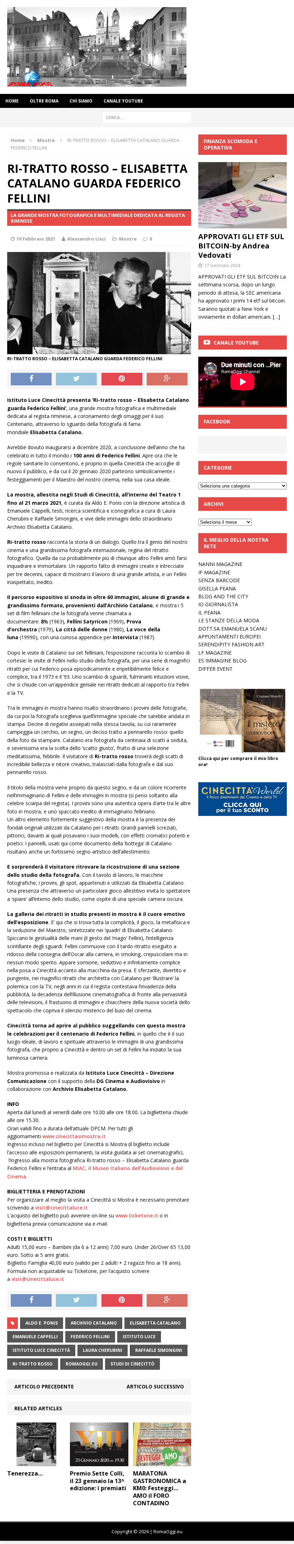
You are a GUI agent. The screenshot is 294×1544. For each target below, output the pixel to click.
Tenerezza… (25, 1473)
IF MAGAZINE (214, 572)
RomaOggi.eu (82, 1364)
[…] (276, 316)
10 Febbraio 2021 (35, 239)
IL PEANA (209, 612)
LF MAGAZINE (215, 652)
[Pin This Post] (121, 379)
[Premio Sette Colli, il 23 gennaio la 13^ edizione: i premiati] (99, 1462)
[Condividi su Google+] (167, 379)
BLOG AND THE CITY (223, 596)
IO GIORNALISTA (218, 604)
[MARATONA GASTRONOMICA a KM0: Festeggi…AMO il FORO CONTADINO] (162, 1462)
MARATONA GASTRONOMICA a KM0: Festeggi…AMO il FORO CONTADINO (159, 1488)
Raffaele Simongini (158, 1350)
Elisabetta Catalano (155, 1323)
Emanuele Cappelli (35, 1337)
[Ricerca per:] (147, 117)
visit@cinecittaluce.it (61, 1207)
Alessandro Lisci (86, 239)
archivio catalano (94, 1323)
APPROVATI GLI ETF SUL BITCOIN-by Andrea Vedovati (241, 246)
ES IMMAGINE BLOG (222, 660)
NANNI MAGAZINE (220, 564)
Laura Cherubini (102, 1350)
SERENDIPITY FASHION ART (231, 644)
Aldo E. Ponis (41, 1323)
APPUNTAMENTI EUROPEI (229, 636)
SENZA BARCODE (219, 580)
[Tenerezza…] (36, 1462)
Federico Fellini (90, 1337)
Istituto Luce (139, 1337)
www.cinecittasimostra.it (74, 1136)
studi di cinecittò (132, 1364)
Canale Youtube (236, 342)
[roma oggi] (147, 47)
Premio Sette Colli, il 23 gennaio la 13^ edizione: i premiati (98, 1480)
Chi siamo (81, 101)
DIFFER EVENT (215, 668)
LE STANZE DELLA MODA (228, 620)
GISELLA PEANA (217, 588)
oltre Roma (44, 101)
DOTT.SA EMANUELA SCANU (232, 628)
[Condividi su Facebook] (31, 379)
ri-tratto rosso (33, 1364)
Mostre (128, 239)
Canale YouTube (123, 101)
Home (12, 101)
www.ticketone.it (136, 1215)
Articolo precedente (44, 1386)
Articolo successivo (155, 1386)
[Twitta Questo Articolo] (76, 379)
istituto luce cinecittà (41, 1350)
